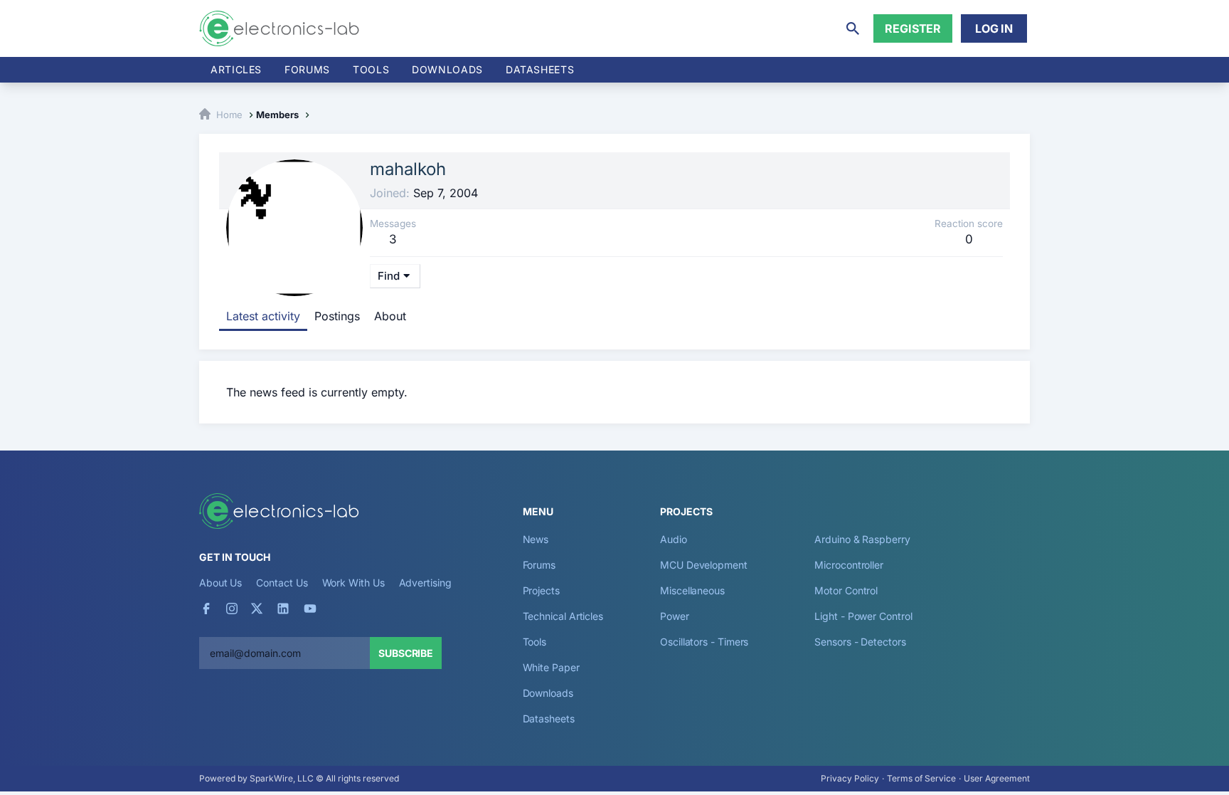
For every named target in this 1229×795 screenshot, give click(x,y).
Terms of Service (921, 778)
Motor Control (846, 590)
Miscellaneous (692, 590)
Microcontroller (848, 565)
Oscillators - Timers (704, 642)
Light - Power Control (863, 616)
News (536, 539)
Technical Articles (563, 616)
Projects (541, 590)
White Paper (551, 667)
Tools (371, 69)
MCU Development (703, 565)
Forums (307, 69)
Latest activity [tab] (263, 316)
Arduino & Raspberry (862, 539)
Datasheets (540, 69)
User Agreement (997, 778)
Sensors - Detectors (859, 642)
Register (913, 28)
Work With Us (353, 582)
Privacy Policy (850, 778)
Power (674, 616)
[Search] (852, 28)
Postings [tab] (337, 316)
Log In (994, 28)
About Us (220, 582)
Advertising (425, 582)
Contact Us (281, 582)
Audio (673, 539)
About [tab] (390, 316)
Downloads (548, 693)
